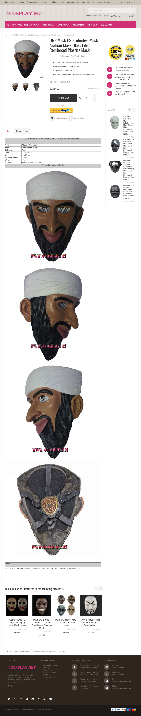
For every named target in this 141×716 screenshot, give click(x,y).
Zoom (42, 77)
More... (10, 686)
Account (89, 15)
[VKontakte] (50, 698)
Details (9, 131)
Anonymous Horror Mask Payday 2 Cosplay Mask (91, 622)
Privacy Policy (48, 670)
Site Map (9, 651)
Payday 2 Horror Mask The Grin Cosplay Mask (66, 622)
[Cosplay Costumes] (25, 13)
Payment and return (50, 665)
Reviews (19, 131)
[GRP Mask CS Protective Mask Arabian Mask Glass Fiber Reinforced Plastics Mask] (15, 87)
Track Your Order (49, 673)
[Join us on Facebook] (15, 698)
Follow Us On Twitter (50, 677)
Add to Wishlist (113, 137)
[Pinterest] (39, 698)
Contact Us (62, 651)
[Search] (133, 10)
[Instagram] (33, 698)
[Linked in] (45, 698)
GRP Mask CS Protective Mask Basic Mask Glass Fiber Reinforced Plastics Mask (113, 146)
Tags (27, 131)
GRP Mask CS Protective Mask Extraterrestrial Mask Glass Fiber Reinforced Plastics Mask (113, 124)
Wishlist (97, 15)
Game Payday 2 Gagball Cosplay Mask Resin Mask (17, 622)
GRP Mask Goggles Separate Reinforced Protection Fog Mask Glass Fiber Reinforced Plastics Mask (113, 169)
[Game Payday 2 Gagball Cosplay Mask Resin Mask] (17, 605)
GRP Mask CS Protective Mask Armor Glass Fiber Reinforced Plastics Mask (113, 191)
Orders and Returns (48, 651)
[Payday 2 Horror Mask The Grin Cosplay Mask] (66, 605)
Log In (105, 15)
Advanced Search (33, 651)
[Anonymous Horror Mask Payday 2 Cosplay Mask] (91, 605)
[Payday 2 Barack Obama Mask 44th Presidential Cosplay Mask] (42, 605)
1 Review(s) (64, 56)
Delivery (46, 668)
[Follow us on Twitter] (9, 698)
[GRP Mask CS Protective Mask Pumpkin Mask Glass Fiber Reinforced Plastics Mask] (129, 123)
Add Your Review (77, 56)
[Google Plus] (21, 698)
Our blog (46, 675)
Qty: (79, 98)
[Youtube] (27, 698)
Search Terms (19, 651)
